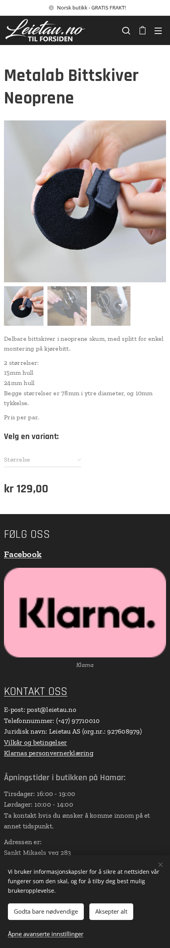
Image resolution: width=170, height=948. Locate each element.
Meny (158, 30)
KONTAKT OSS (35, 691)
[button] (126, 30)
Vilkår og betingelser (35, 742)
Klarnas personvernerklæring (48, 753)
